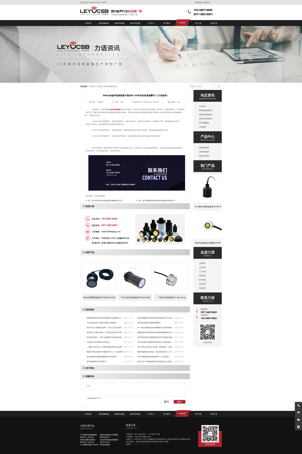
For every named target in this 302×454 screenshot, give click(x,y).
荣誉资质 (202, 275)
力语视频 (202, 127)
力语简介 (202, 263)
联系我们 (206, 2)
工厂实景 (202, 271)
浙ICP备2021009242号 (141, 444)
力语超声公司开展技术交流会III (98, 342)
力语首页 (91, 86)
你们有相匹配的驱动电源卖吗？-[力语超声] (153, 356)
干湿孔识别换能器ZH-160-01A (172, 297)
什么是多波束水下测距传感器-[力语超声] (101, 322)
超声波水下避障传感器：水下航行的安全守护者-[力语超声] (104, 332)
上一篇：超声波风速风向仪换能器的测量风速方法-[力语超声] (104, 201)
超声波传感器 (204, 151)
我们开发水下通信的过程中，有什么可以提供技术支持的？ (105, 327)
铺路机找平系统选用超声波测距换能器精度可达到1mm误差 (155, 332)
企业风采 (202, 267)
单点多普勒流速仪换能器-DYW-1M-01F (109, 440)
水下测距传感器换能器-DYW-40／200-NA (88, 435)
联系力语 (202, 284)
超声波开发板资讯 (205, 118)
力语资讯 (99, 86)
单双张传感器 (105, 444)
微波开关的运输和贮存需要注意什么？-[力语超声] (105, 351)
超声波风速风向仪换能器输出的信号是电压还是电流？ (155, 337)
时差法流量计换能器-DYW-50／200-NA (88, 440)
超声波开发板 (204, 156)
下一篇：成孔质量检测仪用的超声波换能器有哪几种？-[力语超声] (156, 201)
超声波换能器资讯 (110, 86)
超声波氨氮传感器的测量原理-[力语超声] (101, 356)
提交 (179, 401)
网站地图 (198, 2)
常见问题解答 (204, 122)
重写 (166, 401)
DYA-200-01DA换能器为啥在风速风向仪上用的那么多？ (155, 361)
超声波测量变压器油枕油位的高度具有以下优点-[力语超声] (155, 318)
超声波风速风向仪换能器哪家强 (149, 322)
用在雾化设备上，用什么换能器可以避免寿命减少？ (104, 337)
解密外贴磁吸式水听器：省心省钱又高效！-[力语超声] (155, 351)
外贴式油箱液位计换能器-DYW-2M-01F (109, 435)
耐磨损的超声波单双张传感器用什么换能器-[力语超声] (105, 318)
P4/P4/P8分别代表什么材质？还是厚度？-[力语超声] (155, 347)
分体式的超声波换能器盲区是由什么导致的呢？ (154, 342)
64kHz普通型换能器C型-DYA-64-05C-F (99, 297)
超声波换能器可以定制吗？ (97, 361)
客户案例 (202, 280)
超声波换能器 (204, 147)
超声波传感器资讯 (205, 114)
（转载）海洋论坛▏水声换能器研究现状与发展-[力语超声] (104, 347)
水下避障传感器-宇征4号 (89, 444)
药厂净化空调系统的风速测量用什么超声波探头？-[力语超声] (155, 327)
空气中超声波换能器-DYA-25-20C (135, 297)
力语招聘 (202, 288)
